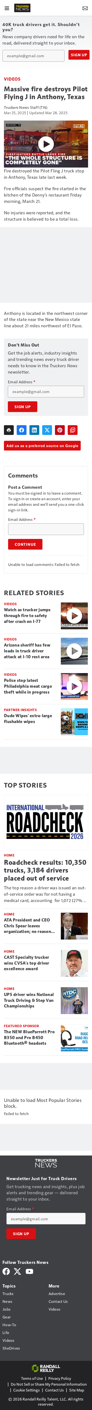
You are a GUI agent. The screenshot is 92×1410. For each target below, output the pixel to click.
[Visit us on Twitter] (18, 1270)
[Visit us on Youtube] (29, 1270)
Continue (25, 544)
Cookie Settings (26, 1389)
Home (9, 855)
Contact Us (54, 1389)
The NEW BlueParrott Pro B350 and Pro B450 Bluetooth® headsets (29, 1037)
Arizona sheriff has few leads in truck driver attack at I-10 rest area (27, 650)
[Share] (21, 430)
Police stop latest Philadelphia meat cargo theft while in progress (28, 686)
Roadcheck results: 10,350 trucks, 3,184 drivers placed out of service (45, 870)
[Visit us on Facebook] (6, 1270)
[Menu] (7, 8)
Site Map (76, 1389)
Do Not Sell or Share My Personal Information (49, 1384)
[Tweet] (47, 430)
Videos (12, 79)
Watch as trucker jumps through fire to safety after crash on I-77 (27, 615)
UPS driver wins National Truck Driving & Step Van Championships (29, 1000)
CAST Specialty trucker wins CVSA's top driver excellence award (26, 963)
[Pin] (60, 430)
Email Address (21, 382)
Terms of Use (32, 1378)
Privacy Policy (59, 1378)
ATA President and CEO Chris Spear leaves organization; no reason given (27, 926)
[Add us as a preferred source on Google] (73, 430)
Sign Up (79, 54)
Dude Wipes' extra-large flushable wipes (28, 718)
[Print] (9, 430)
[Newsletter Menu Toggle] (85, 8)
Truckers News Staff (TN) (25, 107)
